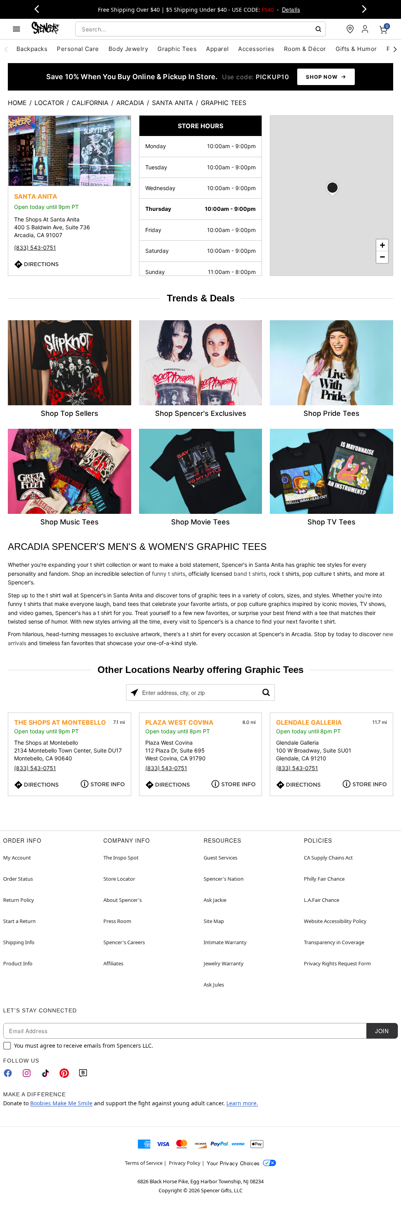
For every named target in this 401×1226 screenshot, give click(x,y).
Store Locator (119, 878)
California (90, 103)
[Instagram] (26, 1073)
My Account (17, 857)
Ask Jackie (215, 899)
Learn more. (242, 1103)
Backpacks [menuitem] (31, 49)
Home (17, 103)
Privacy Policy (184, 1162)
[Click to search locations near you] (134, 692)
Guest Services (220, 857)
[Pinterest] (64, 1073)
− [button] (382, 257)
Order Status (18, 878)
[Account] (366, 29)
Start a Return (19, 921)
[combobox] (200, 29)
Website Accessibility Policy (335, 921)
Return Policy (18, 899)
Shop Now (322, 77)
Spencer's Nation (224, 878)
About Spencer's (122, 899)
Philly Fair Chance (324, 878)
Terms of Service (144, 1162)
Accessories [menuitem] (256, 49)
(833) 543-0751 (35, 247)
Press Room (117, 921)
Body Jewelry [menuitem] (128, 49)
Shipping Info (18, 942)
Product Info (18, 963)
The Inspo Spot (121, 857)
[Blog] (83, 1073)
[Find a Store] (350, 29)
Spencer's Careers (124, 942)
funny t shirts (168, 573)
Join (381, 1031)
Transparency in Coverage (334, 942)
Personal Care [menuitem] (78, 49)
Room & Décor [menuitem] (305, 49)
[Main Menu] (16, 29)
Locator (49, 103)
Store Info (107, 784)
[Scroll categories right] (395, 49)
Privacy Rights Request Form (337, 963)
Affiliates (113, 963)
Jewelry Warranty (224, 963)
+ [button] (382, 245)
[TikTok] (45, 1073)
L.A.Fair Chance (321, 899)
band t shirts (250, 573)
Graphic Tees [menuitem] (177, 49)
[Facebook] (8, 1073)
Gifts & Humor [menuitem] (356, 49)
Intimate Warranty (225, 942)
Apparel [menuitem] (217, 49)
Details (291, 9)
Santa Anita (172, 103)
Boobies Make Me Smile (61, 1103)
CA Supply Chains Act (328, 857)
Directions (41, 264)
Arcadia (130, 103)
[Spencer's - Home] (45, 29)
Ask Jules (214, 984)
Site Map (214, 921)
